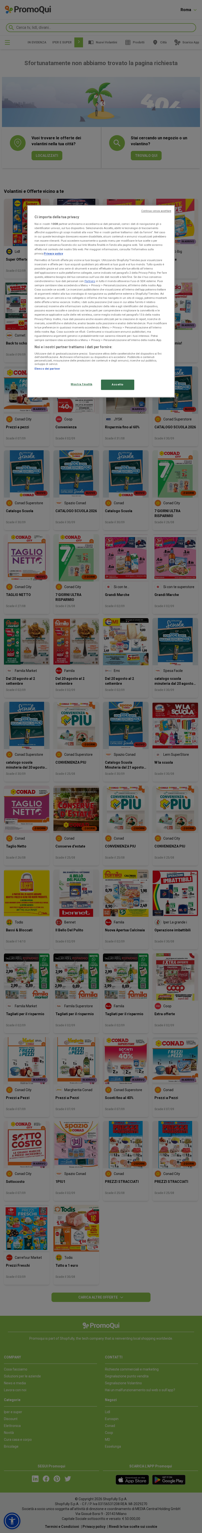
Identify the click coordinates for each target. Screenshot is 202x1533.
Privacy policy (53, 253)
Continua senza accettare (156, 211)
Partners (89, 281)
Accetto (117, 384)
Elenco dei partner (47, 369)
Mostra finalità (81, 384)
